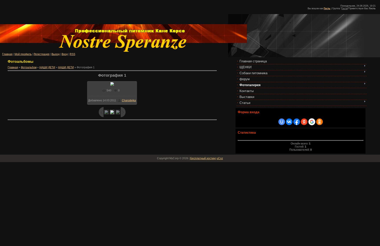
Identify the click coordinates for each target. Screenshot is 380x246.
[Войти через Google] (311, 121)
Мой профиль (23, 54)
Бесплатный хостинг (203, 158)
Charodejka (129, 100)
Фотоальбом (29, 67)
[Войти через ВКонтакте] (289, 121)
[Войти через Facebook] (296, 121)
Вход (65, 54)
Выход (55, 54)
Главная (7, 54)
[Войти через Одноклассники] (319, 121)
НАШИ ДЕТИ (47, 67)
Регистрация (41, 54)
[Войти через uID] (281, 121)
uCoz (220, 158)
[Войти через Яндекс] (304, 121)
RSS (72, 54)
